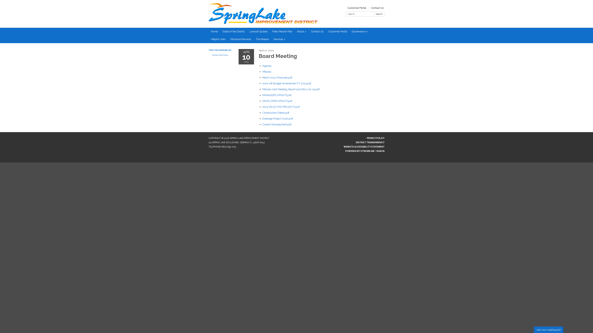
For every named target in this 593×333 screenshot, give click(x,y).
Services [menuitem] (278, 39)
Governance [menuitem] (359, 31)
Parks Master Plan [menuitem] (282, 31)
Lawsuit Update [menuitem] (258, 31)
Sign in (380, 151)
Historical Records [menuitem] (240, 39)
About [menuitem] (300, 31)
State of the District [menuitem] (234, 31)
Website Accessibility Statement (364, 147)
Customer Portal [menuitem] (337, 31)
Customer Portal (356, 7)
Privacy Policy (376, 138)
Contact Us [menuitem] (317, 31)
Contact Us (377, 7)
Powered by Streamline (360, 151)
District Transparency (370, 142)
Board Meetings (220, 55)
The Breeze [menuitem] (262, 39)
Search (379, 14)
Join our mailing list (548, 329)
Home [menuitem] (214, 31)
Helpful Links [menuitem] (218, 39)
